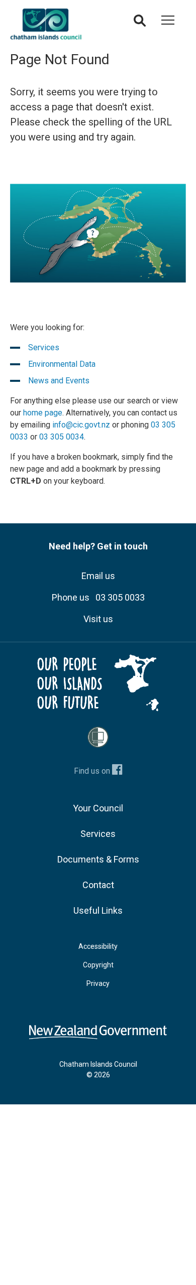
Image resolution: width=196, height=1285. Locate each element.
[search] (140, 23)
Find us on (93, 771)
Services (43, 347)
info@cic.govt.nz (81, 425)
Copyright (98, 965)
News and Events (58, 380)
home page (42, 412)
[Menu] (168, 22)
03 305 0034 (61, 437)
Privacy (98, 983)
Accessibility (98, 946)
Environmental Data (61, 364)
